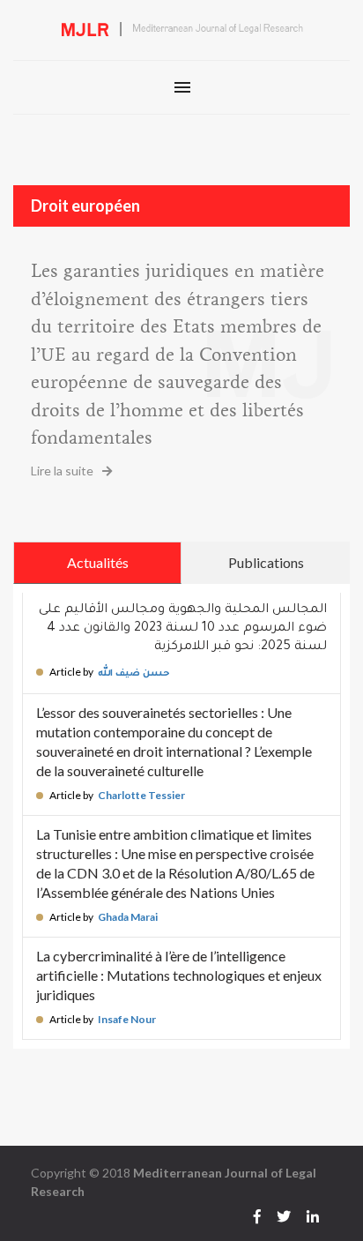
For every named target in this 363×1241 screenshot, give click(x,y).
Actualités (98, 562)
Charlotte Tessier (141, 795)
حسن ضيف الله (134, 674)
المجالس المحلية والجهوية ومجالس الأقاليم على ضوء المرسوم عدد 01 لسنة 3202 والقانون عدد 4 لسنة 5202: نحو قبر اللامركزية (183, 628)
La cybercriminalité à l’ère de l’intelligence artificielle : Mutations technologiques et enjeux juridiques (179, 975)
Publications (266, 562)
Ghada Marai (128, 916)
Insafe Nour (127, 1019)
